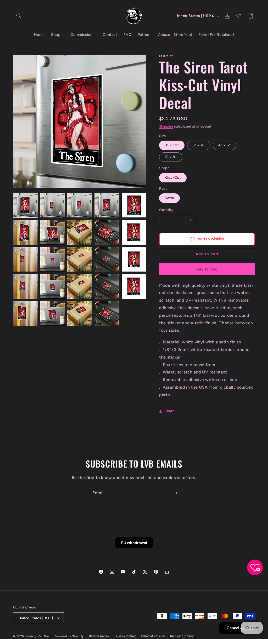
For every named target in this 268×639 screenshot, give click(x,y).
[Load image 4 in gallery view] (106, 205)
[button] (19, 16)
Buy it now (207, 269)
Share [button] (169, 411)
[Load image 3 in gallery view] (79, 205)
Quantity (166, 210)
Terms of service (153, 636)
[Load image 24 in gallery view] (106, 313)
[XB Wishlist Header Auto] (238, 16)
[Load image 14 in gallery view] (106, 259)
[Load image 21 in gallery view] (25, 313)
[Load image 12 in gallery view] (52, 259)
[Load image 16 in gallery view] (25, 286)
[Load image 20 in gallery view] (134, 286)
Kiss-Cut (173, 177)
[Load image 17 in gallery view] (52, 286)
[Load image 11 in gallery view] (25, 259)
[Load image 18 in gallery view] (79, 286)
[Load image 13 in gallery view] (79, 259)
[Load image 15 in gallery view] (134, 259)
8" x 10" (172, 145)
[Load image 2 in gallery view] (52, 205)
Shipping (166, 126)
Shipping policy (182, 636)
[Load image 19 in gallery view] (106, 286)
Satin (169, 198)
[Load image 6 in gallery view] (25, 232)
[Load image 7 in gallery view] (52, 232)
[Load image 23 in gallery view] (79, 313)
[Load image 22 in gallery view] (52, 313)
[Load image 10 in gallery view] (134, 232)
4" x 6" (224, 145)
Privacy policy (125, 636)
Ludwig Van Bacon (39, 636)
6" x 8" (171, 157)
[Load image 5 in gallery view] (134, 205)
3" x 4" (199, 145)
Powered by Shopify (69, 636)
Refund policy (99, 636)
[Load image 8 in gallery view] (79, 232)
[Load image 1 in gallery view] (25, 205)
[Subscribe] (175, 493)
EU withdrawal (134, 542)
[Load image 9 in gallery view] (106, 232)
